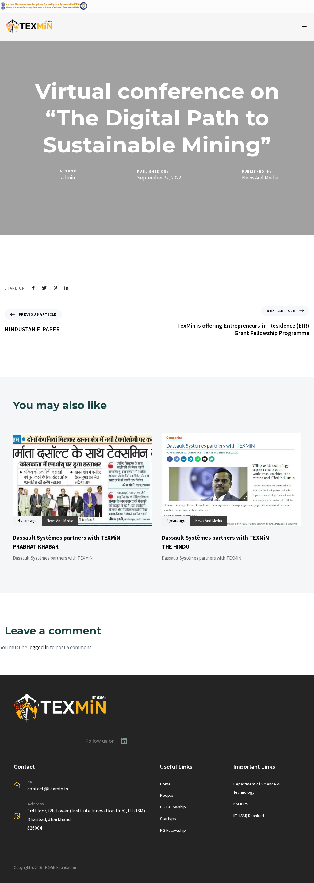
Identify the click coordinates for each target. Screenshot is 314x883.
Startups (168, 818)
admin (68, 177)
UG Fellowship (173, 807)
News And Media (260, 178)
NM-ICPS (240, 804)
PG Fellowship (173, 830)
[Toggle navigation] (257, 27)
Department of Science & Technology (256, 788)
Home (165, 784)
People (166, 795)
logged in (38, 647)
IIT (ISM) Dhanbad (248, 815)
